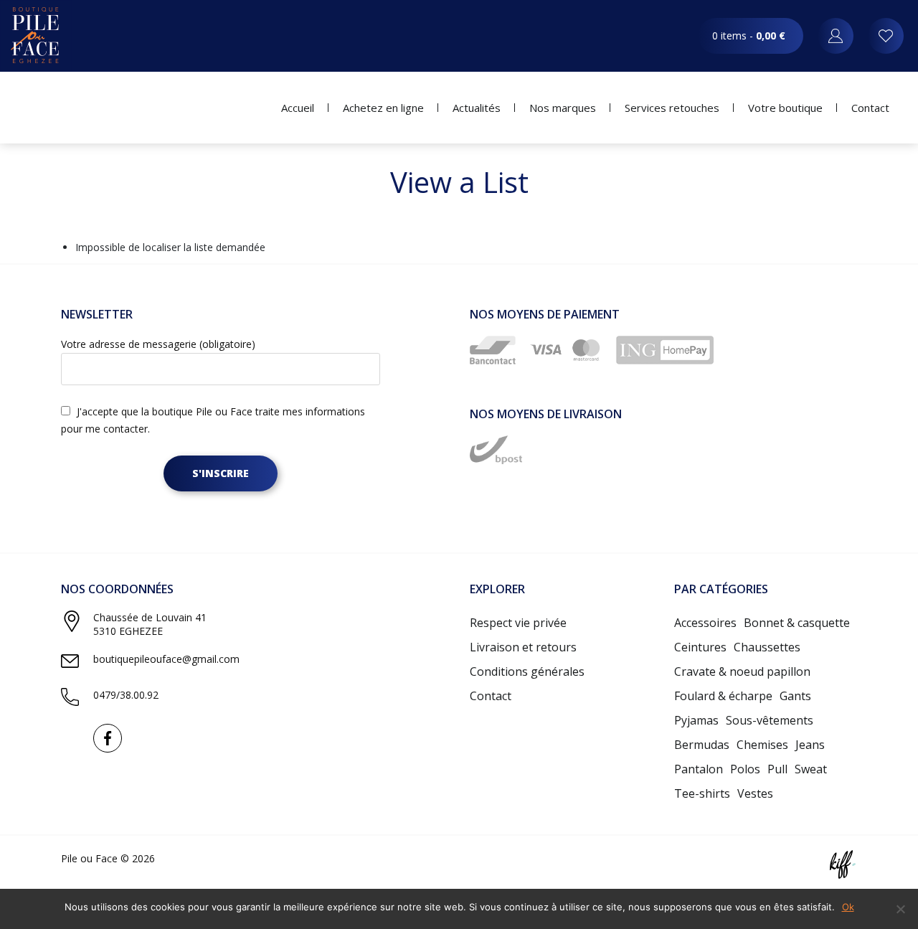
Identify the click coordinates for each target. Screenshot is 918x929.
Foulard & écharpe (723, 696)
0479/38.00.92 (125, 695)
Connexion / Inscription (835, 36)
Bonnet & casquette (797, 623)
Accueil (297, 107)
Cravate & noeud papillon (742, 671)
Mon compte (886, 36)
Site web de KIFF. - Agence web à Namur (842, 864)
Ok (848, 907)
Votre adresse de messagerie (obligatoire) (158, 344)
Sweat (811, 769)
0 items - (748, 35)
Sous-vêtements (769, 720)
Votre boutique (785, 107)
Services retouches (672, 107)
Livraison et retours (523, 647)
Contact (870, 107)
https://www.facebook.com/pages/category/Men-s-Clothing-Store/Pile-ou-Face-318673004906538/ (107, 738)
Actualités (477, 107)
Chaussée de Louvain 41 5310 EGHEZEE (150, 624)
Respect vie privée (518, 623)
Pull (777, 769)
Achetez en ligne (383, 107)
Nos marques (562, 107)
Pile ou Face (36, 36)
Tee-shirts (702, 793)
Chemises (762, 745)
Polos (745, 769)
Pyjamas (696, 720)
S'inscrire (220, 473)
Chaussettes (767, 647)
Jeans (810, 745)
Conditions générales (527, 671)
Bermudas (701, 745)
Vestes (755, 793)
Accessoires (705, 623)
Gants (795, 696)
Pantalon (698, 769)
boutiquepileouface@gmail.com (166, 659)
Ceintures (700, 647)
